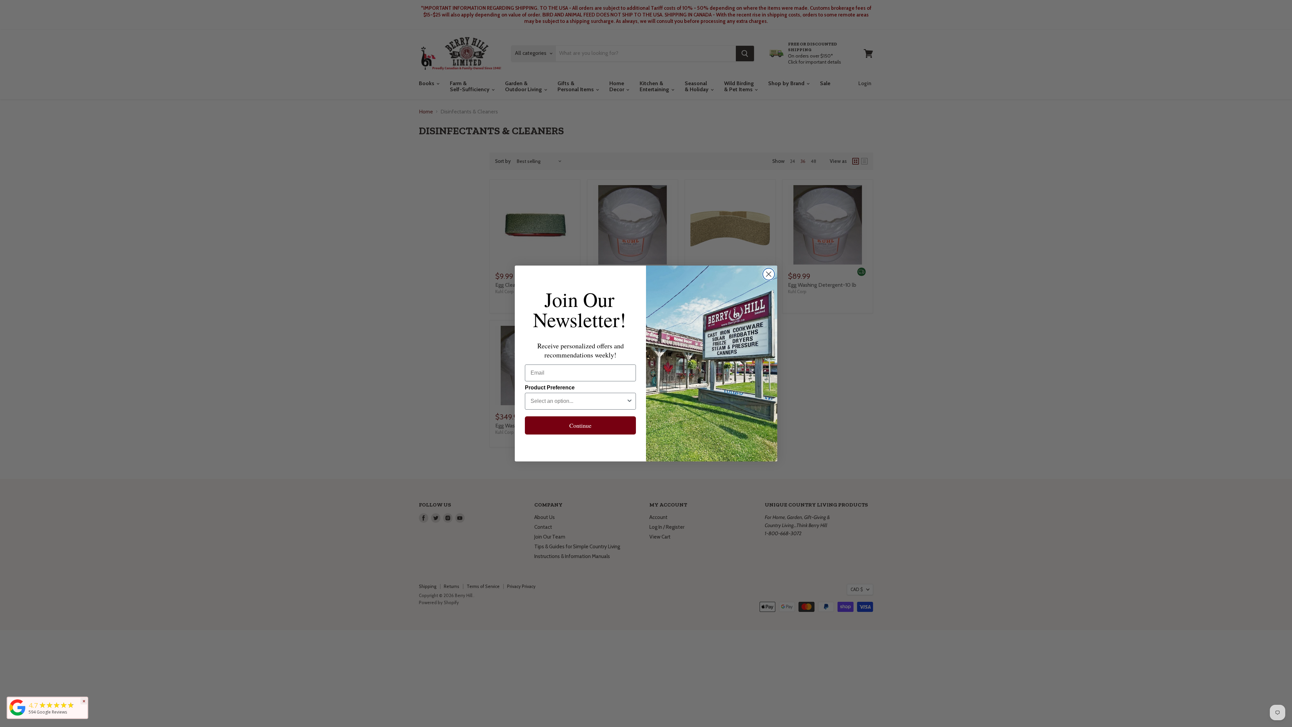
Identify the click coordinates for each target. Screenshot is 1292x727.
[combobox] (578, 401)
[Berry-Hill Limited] (17, 715)
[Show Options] (629, 401)
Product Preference (550, 387)
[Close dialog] (769, 274)
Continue (580, 425)
